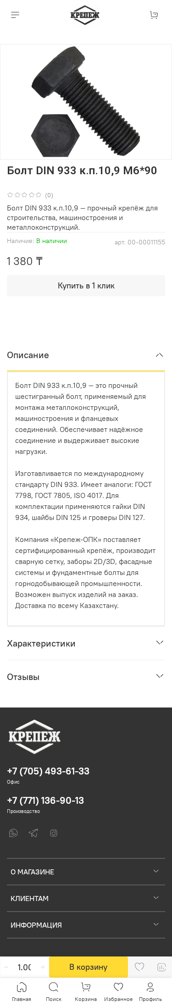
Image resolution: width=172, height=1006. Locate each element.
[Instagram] (53, 833)
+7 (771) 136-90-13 (45, 800)
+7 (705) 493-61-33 (48, 771)
